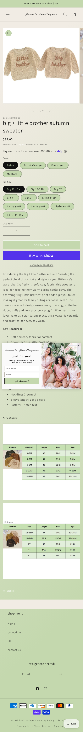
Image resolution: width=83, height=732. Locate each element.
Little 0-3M (49, 197)
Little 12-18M (15, 215)
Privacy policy (23, 726)
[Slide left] (33, 111)
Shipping (22, 144)
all (9, 641)
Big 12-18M (14, 189)
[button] (7, 14)
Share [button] (10, 590)
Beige (10, 165)
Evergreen (57, 165)
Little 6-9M (38, 206)
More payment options (41, 264)
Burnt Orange (33, 165)
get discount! (22, 381)
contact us (14, 650)
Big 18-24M (37, 189)
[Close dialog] (78, 345)
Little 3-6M (14, 206)
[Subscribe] (61, 674)
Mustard (12, 174)
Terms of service (42, 726)
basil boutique (26, 720)
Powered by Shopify (44, 720)
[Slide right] (50, 111)
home (11, 623)
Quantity (8, 223)
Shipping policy (62, 726)
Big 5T (29, 197)
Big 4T (11, 197)
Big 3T (58, 189)
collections (15, 632)
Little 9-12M (62, 206)
